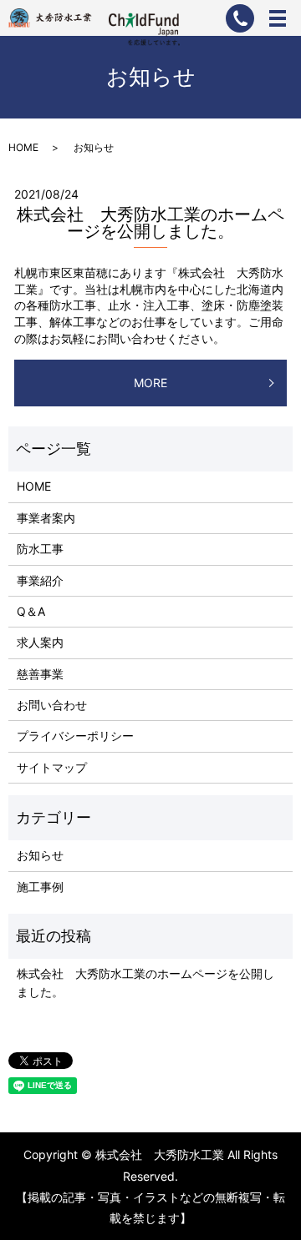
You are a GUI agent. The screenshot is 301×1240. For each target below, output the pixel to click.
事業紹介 (40, 580)
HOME (23, 147)
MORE (150, 383)
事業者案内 (46, 518)
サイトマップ (52, 767)
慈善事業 (40, 674)
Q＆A (31, 611)
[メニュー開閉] (277, 18)
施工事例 (40, 887)
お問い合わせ (52, 705)
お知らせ (40, 855)
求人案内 (40, 642)
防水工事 (40, 549)
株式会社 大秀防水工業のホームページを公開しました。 (150, 222)
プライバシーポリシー (75, 735)
